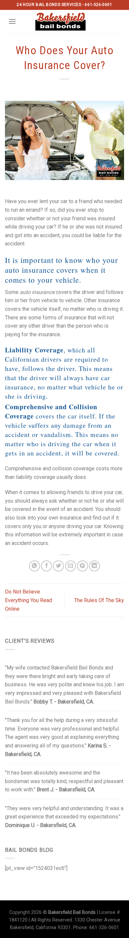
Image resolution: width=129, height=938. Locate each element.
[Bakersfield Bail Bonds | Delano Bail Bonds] (64, 21)
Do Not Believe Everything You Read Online (28, 600)
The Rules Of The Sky (99, 600)
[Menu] (12, 21)
